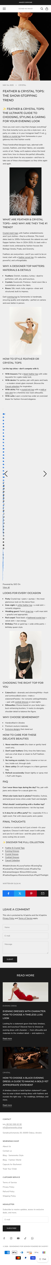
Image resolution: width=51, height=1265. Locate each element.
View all (6, 587)
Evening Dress (10, 1006)
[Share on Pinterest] (31, 893)
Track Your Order (10, 1169)
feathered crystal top (36, 617)
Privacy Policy (8, 918)
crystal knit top (27, 389)
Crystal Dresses (11, 854)
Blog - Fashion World (12, 1160)
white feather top (24, 605)
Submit (10, 959)
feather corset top (26, 257)
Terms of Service (25, 918)
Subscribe (11, 1228)
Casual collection (12, 386)
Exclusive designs (12, 729)
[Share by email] (42, 893)
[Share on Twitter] (19, 893)
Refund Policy (8, 1191)
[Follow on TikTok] (25, 1238)
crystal (22, 85)
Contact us (7, 1151)
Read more (7, 1038)
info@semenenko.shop (12, 1127)
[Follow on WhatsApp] (32, 1238)
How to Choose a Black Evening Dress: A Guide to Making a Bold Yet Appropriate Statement (25, 1081)
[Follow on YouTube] (18, 1238)
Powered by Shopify (39, 1246)
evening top (12, 297)
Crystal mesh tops (10, 233)
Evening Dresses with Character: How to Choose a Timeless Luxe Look (24, 1014)
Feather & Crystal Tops (15, 848)
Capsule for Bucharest (12, 1164)
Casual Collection (12, 860)
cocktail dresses (21, 702)
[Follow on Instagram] (11, 1238)
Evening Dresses (12, 851)
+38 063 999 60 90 (13, 1124)
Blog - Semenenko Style (13, 1155)
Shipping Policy (9, 1196)
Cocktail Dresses (12, 857)
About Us (7, 1146)
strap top (29, 611)
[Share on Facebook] (8, 893)
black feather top (31, 374)
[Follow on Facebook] (4, 1238)
